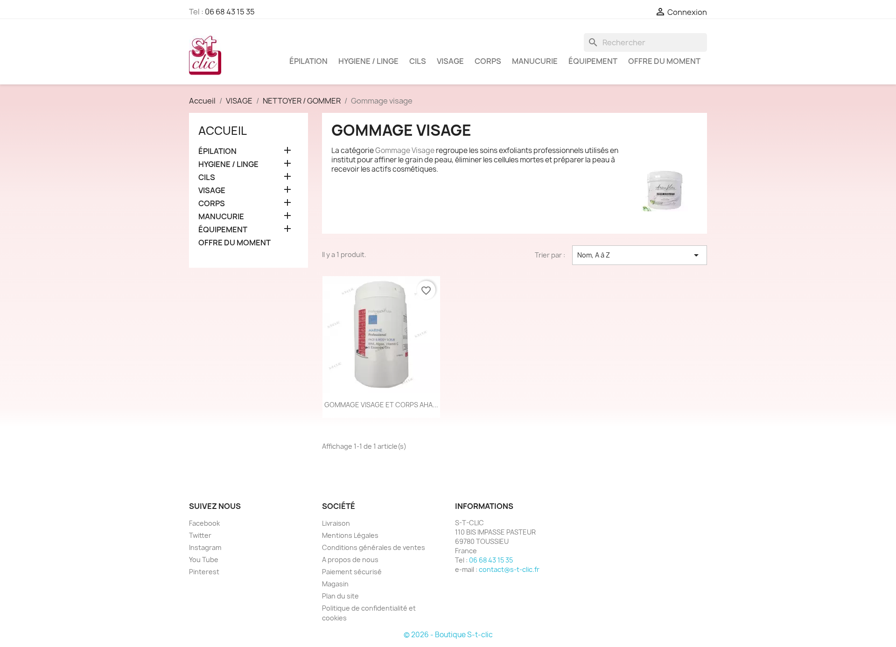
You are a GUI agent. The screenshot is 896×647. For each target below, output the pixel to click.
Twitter (200, 535)
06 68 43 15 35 (230, 12)
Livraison (336, 523)
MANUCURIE (535, 61)
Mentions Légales (350, 535)
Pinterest (204, 571)
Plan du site (340, 595)
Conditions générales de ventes (373, 547)
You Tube (203, 559)
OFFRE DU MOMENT (664, 61)
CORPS (488, 61)
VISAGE (450, 61)
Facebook (204, 523)
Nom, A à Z (639, 255)
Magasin (335, 583)
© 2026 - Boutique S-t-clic (448, 635)
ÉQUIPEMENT (592, 61)
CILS (417, 61)
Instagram (205, 547)
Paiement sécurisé (352, 571)
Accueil (222, 131)
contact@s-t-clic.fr (509, 569)
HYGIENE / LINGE (368, 61)
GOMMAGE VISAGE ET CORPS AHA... (381, 404)
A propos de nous (350, 559)
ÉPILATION (308, 61)
